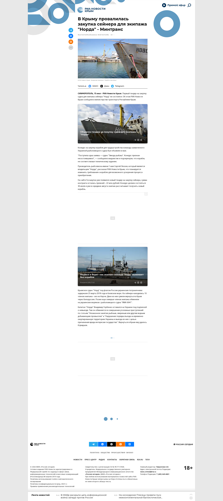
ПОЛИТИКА (94, 452)
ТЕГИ (147, 460)
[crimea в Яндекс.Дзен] (111, 444)
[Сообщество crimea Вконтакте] (102, 444)
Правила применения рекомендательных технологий (52, 486)
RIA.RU (140, 460)
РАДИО (102, 460)
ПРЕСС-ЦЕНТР (90, 460)
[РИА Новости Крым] (91, 10)
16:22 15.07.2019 (83, 35)
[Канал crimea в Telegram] (93, 444)
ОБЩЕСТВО (105, 452)
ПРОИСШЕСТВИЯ (118, 452)
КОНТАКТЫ (112, 460)
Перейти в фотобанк (110, 80)
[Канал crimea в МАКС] (129, 444)
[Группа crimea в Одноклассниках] (120, 444)
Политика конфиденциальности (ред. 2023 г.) (48, 484)
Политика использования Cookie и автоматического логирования (51, 480)
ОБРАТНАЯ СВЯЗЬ (127, 460)
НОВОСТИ (77, 460)
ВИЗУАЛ (129, 452)
